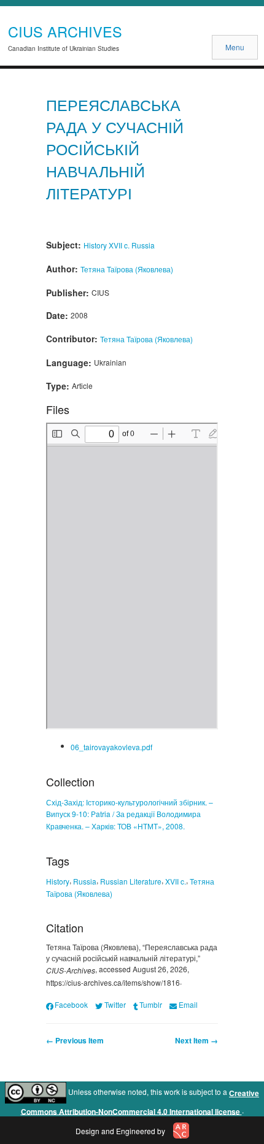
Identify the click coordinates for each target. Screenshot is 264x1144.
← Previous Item (75, 1040)
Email (188, 1004)
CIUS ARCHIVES (65, 31)
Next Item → (196, 1040)
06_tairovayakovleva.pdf (111, 747)
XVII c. (119, 245)
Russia (143, 245)
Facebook (71, 1004)
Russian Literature (130, 881)
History (95, 245)
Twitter (114, 1004)
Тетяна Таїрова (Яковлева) (126, 269)
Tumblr (150, 1004)
